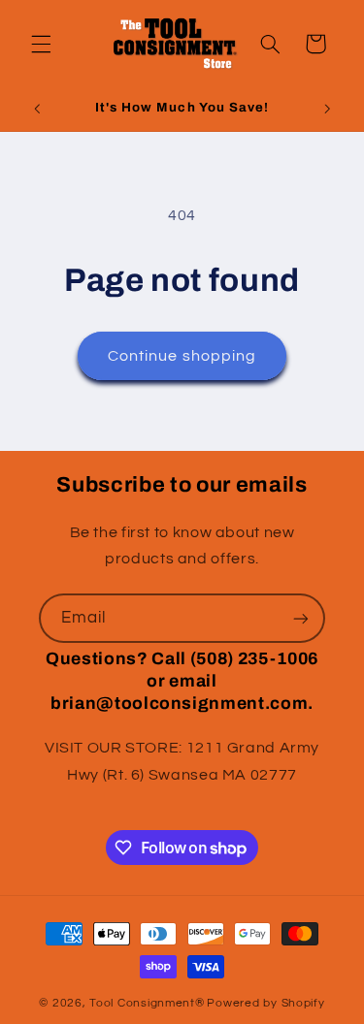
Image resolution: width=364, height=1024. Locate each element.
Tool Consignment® (147, 1003)
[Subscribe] (301, 618)
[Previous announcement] (37, 109)
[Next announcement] (327, 109)
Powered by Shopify (265, 1003)
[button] (40, 43)
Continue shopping (182, 356)
